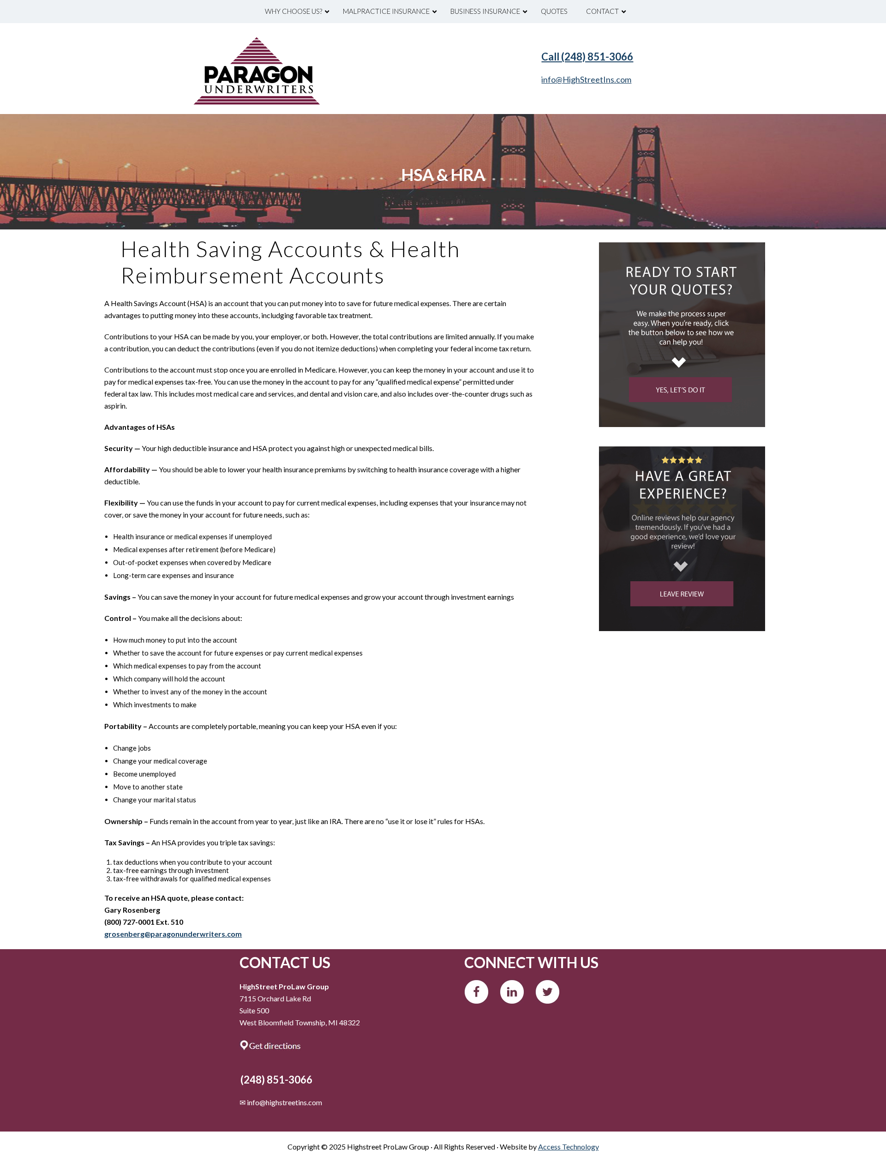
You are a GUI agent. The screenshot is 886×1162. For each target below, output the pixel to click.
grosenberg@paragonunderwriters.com (173, 933)
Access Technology (568, 1146)
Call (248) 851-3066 (587, 56)
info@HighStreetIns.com (586, 79)
